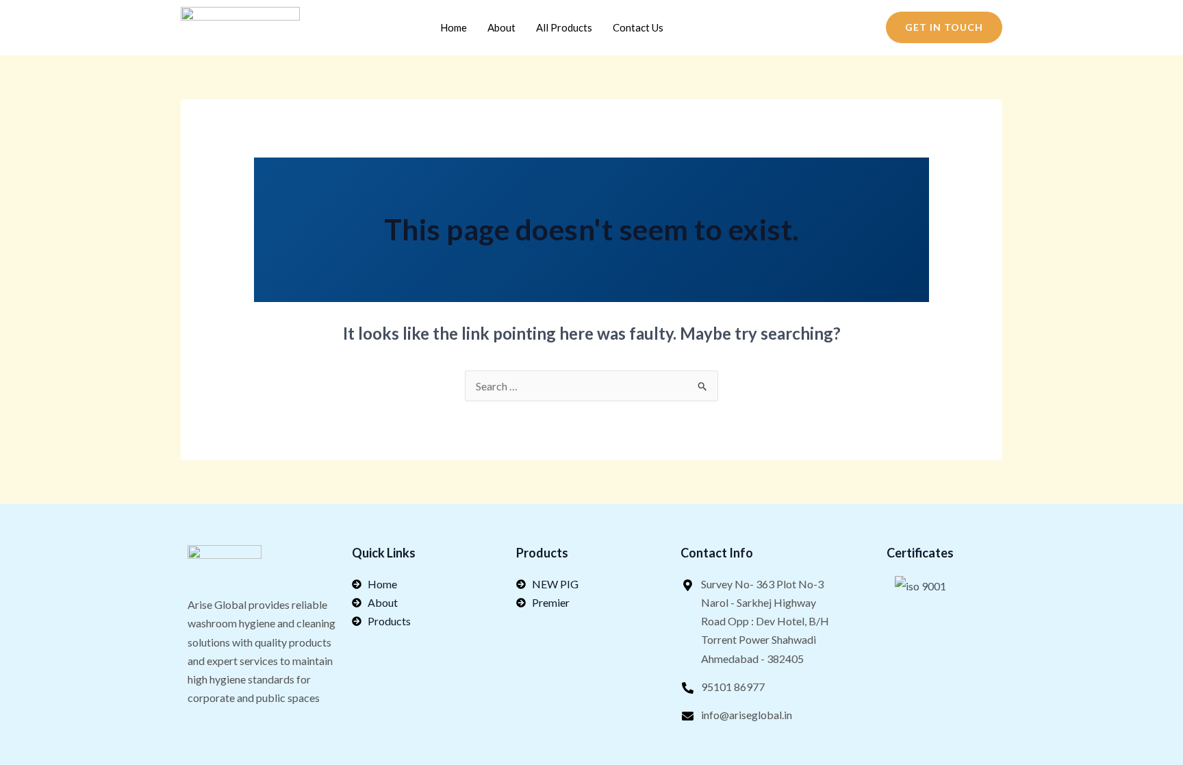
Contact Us (638, 27)
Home (453, 27)
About (501, 27)
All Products (564, 27)
